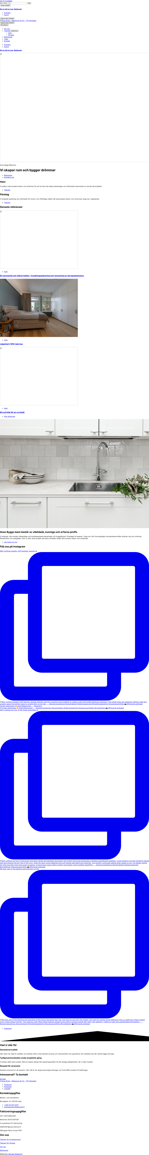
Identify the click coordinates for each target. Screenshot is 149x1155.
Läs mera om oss (10, 542)
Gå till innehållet (6, 1)
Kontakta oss (9, 177)
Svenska (7, 13)
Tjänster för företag (7, 1143)
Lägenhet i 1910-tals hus (11, 344)
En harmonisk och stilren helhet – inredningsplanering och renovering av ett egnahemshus (42, 276)
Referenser (8, 175)
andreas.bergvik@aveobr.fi (14, 1107)
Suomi (6, 15)
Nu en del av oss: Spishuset (11, 9)
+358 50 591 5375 (11, 1105)
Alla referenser (9, 416)
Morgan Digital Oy (15, 1154)
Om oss (3, 1147)
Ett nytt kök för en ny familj (12, 412)
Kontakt (3, 1079)
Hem (6, 272)
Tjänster (7, 190)
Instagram (8, 1028)
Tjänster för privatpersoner (10, 1139)
